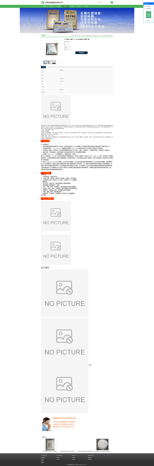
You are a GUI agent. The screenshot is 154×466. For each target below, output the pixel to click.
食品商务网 (89, 459)
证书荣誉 (72, 6)
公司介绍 (51, 6)
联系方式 (79, 6)
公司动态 (58, 6)
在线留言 (86, 6)
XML (85, 464)
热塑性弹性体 (88, 35)
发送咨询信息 (81, 52)
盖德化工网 (89, 457)
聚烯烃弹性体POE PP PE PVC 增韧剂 (50, 451)
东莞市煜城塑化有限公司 (71, 464)
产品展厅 (65, 6)
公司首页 (44, 6)
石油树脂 (42, 459)
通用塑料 (42, 462)
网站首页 (78, 35)
